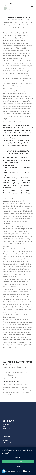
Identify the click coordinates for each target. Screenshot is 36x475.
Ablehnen (18, 457)
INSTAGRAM (6, 429)
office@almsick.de (12, 381)
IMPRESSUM (7, 440)
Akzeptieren (18, 462)
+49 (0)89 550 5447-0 (14, 377)
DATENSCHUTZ (7, 442)
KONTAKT (6, 424)
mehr (18, 466)
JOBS (4, 427)
